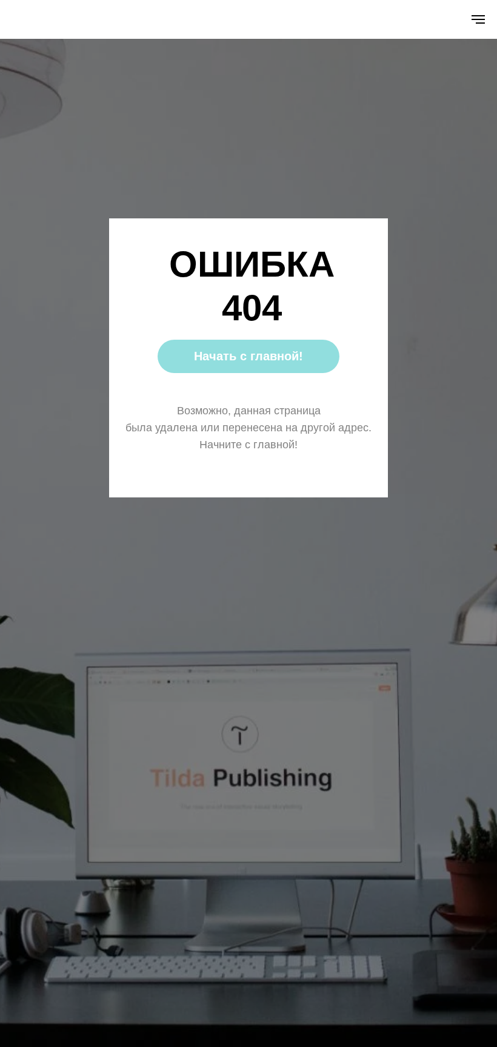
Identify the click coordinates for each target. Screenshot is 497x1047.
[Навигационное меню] (478, 19)
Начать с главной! (248, 356)
